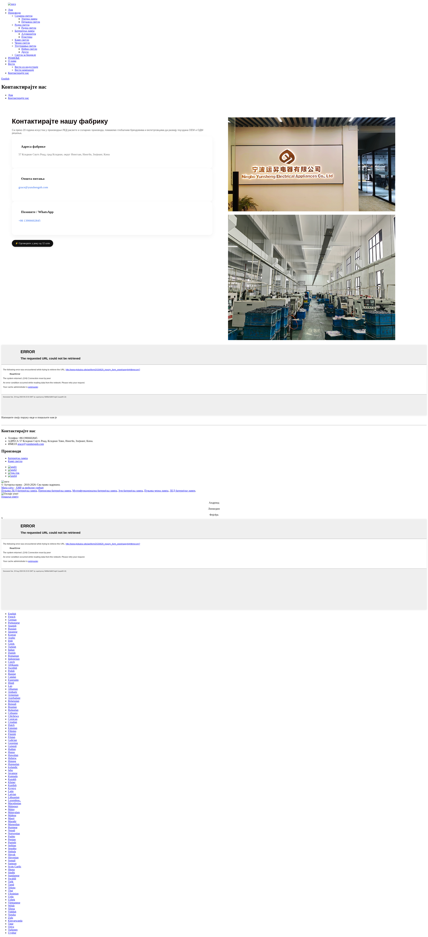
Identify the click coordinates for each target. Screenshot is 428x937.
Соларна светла (23, 15)
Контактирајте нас (18, 73)
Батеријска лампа (24, 30)
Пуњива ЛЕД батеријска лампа (19, 490)
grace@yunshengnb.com (33, 187)
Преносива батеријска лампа (54, 490)
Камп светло (22, 39)
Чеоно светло (22, 42)
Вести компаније (24, 70)
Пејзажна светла (30, 21)
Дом (10, 9)
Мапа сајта (7, 487)
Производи (14, 12)
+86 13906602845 (29, 220)
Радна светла (22, 24)
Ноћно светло (29, 48)
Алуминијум (28, 33)
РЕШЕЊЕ (14, 58)
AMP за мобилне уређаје (30, 487)
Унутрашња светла (25, 45)
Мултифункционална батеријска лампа (94, 490)
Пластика (26, 36)
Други (25, 51)
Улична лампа (29, 18)
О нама (12, 61)
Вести (11, 64)
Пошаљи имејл (9, 496)
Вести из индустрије (26, 67)
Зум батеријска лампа (130, 490)
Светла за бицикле (25, 55)
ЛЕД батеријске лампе (182, 490)
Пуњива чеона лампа (156, 490)
